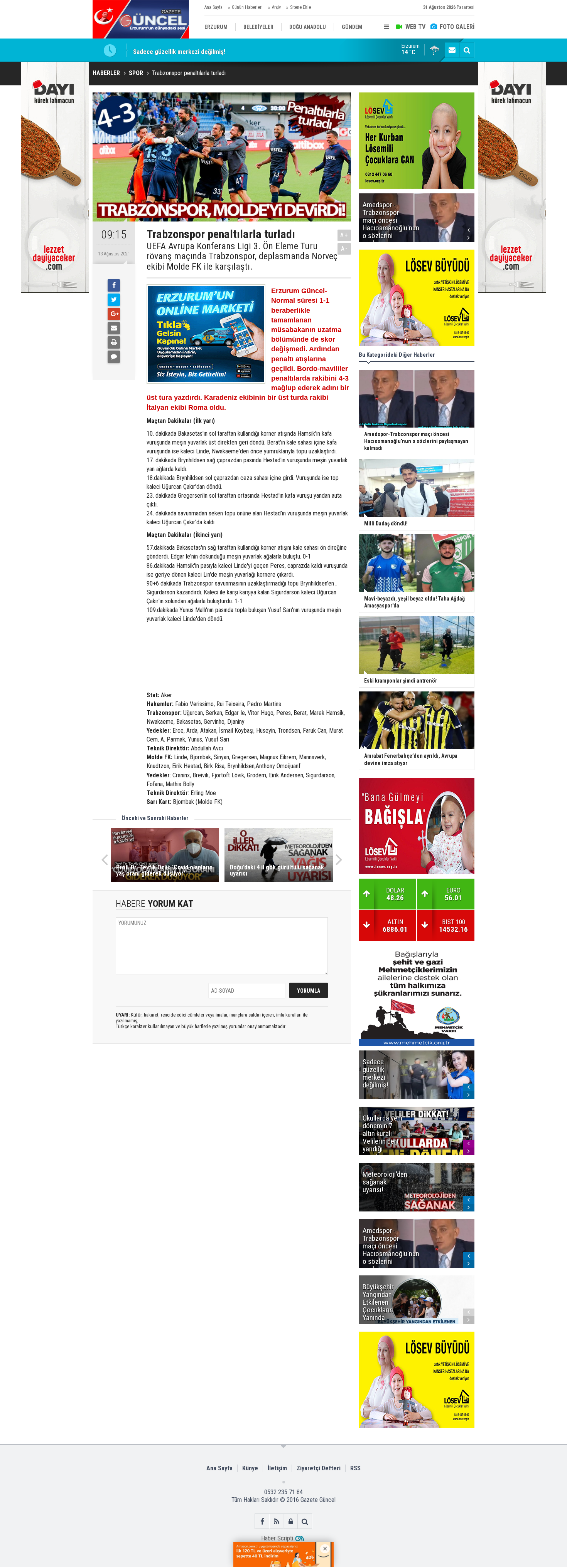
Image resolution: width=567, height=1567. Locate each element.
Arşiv (276, 7)
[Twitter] (114, 300)
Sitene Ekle (300, 7)
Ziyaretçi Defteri (319, 1468)
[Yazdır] (114, 342)
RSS (355, 1468)
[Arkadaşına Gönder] (114, 328)
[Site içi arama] (466, 50)
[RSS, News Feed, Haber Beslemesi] (276, 1521)
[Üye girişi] (291, 1521)
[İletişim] (452, 50)
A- (344, 248)
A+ (344, 235)
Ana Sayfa (213, 7)
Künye (250, 1468)
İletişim (277, 1468)
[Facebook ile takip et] (262, 1521)
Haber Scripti (277, 1538)
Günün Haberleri (247, 7)
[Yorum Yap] (114, 357)
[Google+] (114, 314)
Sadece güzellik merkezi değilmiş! (179, 50)
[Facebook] (114, 285)
